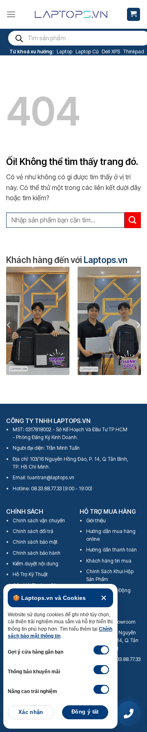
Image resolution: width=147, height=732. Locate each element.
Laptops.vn (105, 260)
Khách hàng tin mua (108, 561)
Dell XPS (111, 51)
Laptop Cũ (87, 51)
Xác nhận (30, 712)
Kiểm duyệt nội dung (35, 563)
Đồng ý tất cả (85, 714)
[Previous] (9, 324)
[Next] (138, 324)
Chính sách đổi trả (33, 531)
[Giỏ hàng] (133, 14)
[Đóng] (104, 598)
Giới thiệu (96, 520)
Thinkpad (133, 51)
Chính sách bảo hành (36, 553)
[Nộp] (133, 220)
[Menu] (11, 14)
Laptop (64, 51)
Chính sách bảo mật (35, 542)
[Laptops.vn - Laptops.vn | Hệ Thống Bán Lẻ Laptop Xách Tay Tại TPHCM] (71, 14)
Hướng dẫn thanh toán (111, 550)
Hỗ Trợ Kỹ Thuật (30, 574)
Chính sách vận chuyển (39, 520)
